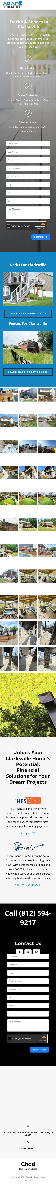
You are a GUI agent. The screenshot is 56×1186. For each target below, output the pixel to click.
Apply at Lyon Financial (28, 884)
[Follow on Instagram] (36, 951)
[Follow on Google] (28, 951)
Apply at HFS (28, 833)
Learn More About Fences (28, 372)
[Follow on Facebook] (19, 951)
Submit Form (41, 236)
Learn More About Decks (28, 313)
